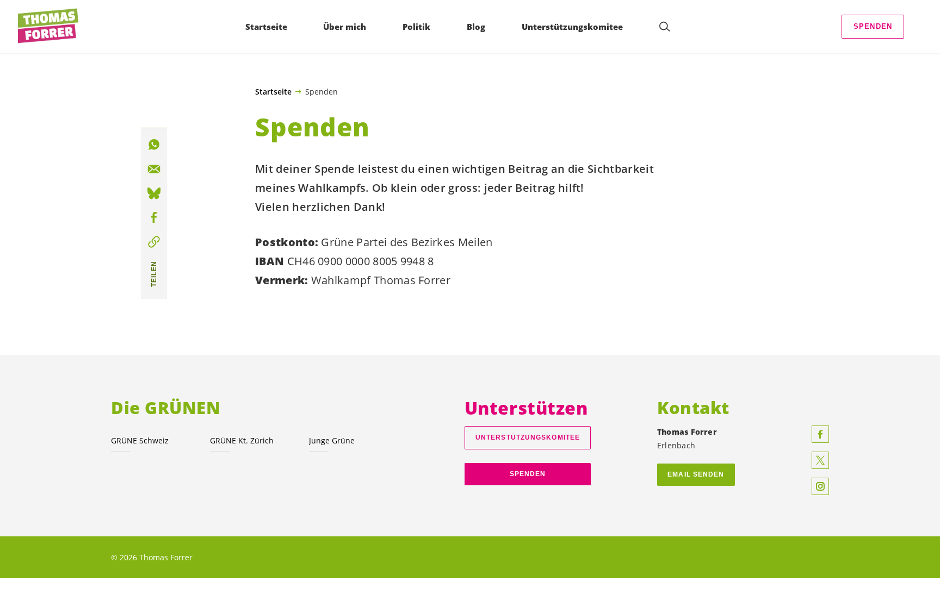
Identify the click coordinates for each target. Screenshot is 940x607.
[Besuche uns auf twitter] (820, 460)
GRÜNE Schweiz (140, 440)
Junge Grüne (332, 440)
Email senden (695, 474)
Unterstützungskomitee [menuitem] (572, 26)
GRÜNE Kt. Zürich (242, 440)
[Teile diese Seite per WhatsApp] (154, 144)
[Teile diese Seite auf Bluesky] (154, 193)
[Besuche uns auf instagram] (820, 486)
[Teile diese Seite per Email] (154, 169)
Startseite (273, 92)
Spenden (873, 26)
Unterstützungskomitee (527, 437)
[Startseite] (49, 27)
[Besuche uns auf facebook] (820, 434)
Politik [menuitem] (416, 26)
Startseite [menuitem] (266, 26)
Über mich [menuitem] (344, 26)
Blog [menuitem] (476, 26)
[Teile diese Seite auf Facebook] (154, 218)
